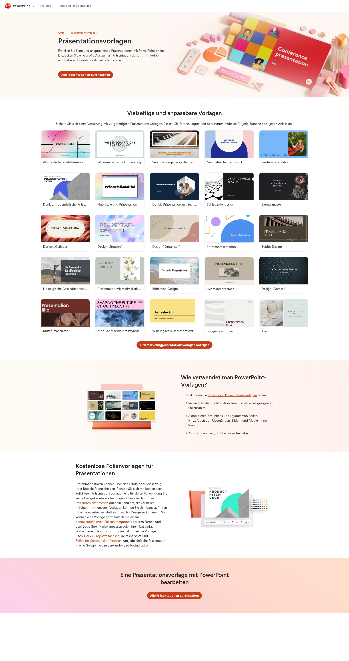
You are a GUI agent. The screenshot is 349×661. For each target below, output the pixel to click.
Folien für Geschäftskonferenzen (99, 540)
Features (45, 5)
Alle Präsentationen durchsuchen (85, 75)
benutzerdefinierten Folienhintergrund (103, 521)
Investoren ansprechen (92, 503)
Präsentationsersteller (83, 33)
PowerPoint (21, 6)
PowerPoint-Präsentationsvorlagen (232, 395)
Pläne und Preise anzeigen (75, 5)
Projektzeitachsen (106, 536)
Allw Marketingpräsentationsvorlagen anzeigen (174, 345)
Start (61, 33)
